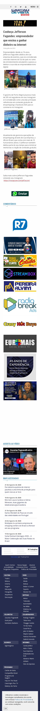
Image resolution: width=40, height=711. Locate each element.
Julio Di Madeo (28, 631)
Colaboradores (28, 614)
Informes (26, 642)
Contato (33, 567)
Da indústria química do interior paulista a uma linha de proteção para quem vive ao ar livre (20, 489)
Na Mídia (26, 606)
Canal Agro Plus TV (11, 683)
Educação (8, 589)
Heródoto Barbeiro (11, 623)
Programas (8, 667)
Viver (24, 575)
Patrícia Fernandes (29, 636)
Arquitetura (8, 595)
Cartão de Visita (10, 670)
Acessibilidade (9, 567)
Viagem (7, 586)
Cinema (7, 584)
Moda (25, 581)
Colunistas (8, 614)
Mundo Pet (27, 592)
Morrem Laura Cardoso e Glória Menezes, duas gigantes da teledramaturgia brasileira (17, 502)
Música (7, 581)
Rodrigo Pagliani (28, 618)
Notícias (26, 595)
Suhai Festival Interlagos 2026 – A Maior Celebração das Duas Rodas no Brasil (20, 538)
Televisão (26, 601)
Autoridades (27, 604)
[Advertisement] (20, 421)
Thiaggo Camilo (28, 623)
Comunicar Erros (22, 567)
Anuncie (32, 565)
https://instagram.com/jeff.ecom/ (17, 180)
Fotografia (8, 592)
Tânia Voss (27, 620)
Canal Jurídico (28, 646)
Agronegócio (9, 646)
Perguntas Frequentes (11, 569)
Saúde (25, 578)
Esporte (26, 589)
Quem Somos (10, 565)
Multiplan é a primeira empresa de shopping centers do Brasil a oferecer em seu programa (20, 525)
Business (7, 642)
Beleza (25, 584)
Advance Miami (28, 659)
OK (5, 708)
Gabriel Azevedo (28, 639)
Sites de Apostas (29, 664)
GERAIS (25, 661)
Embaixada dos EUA (28, 655)
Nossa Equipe (22, 565)
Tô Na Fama (27, 626)
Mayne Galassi (28, 634)
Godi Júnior (8, 620)
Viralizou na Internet (27, 610)
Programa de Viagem (9, 677)
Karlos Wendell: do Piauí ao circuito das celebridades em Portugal (19, 514)
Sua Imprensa (28, 651)
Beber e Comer (28, 586)
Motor (25, 598)
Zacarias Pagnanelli (11, 618)
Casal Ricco (27, 628)
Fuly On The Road (11, 681)
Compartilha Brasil (11, 673)
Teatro (7, 578)
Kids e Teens (27, 648)
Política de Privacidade (29, 569)
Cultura (7, 575)
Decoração (8, 597)
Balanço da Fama (11, 686)
